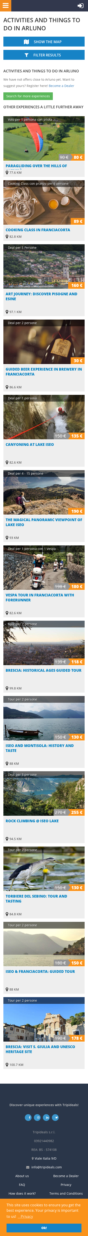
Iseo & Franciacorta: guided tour (40, 971)
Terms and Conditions (66, 1193)
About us (22, 1176)
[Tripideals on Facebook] (28, 1117)
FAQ (22, 1185)
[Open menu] (4, 5)
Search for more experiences (28, 96)
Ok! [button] (44, 1228)
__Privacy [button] (25, 1216)
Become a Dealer (61, 86)
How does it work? (22, 1193)
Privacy (66, 1185)
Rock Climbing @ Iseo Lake (32, 820)
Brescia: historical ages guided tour (43, 670)
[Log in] (80, 6)
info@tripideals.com (46, 1167)
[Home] (33, 5)
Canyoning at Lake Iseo (30, 444)
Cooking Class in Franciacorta (38, 229)
